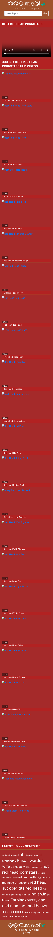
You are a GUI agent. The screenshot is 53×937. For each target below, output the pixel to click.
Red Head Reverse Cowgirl (16, 260)
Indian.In (38, 894)
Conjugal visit (20, 866)
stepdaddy (9, 861)
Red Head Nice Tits (12, 709)
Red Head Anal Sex (12, 581)
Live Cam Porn (21, 8)
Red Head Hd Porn (12, 453)
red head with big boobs (33, 877)
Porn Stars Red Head (13, 196)
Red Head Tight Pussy (14, 613)
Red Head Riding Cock (14, 485)
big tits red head (27, 888)
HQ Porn (18, 929)
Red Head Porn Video (13, 773)
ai (40, 854)
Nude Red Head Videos (14, 421)
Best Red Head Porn (13, 164)
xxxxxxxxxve (35, 867)
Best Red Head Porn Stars (16, 132)
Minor (6, 900)
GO (45, 13)
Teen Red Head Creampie (15, 805)
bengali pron (32, 855)
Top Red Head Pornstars (15, 100)
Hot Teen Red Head (13, 325)
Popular (35, 8)
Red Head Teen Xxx (13, 389)
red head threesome (15, 882)
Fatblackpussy (24, 900)
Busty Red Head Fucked (15, 517)
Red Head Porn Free (13, 228)
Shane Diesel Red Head (14, 837)
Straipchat (22, 916)
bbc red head (23, 894)
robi (21, 854)
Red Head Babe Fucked (15, 677)
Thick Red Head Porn (13, 357)
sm (48, 894)
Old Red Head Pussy (13, 293)
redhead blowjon (10, 855)
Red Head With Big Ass (14, 549)
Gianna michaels (9, 916)
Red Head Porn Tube (13, 645)
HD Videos (33, 929)
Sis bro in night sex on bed (36, 912)
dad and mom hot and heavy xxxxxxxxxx (24, 906)
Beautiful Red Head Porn (15, 741)
